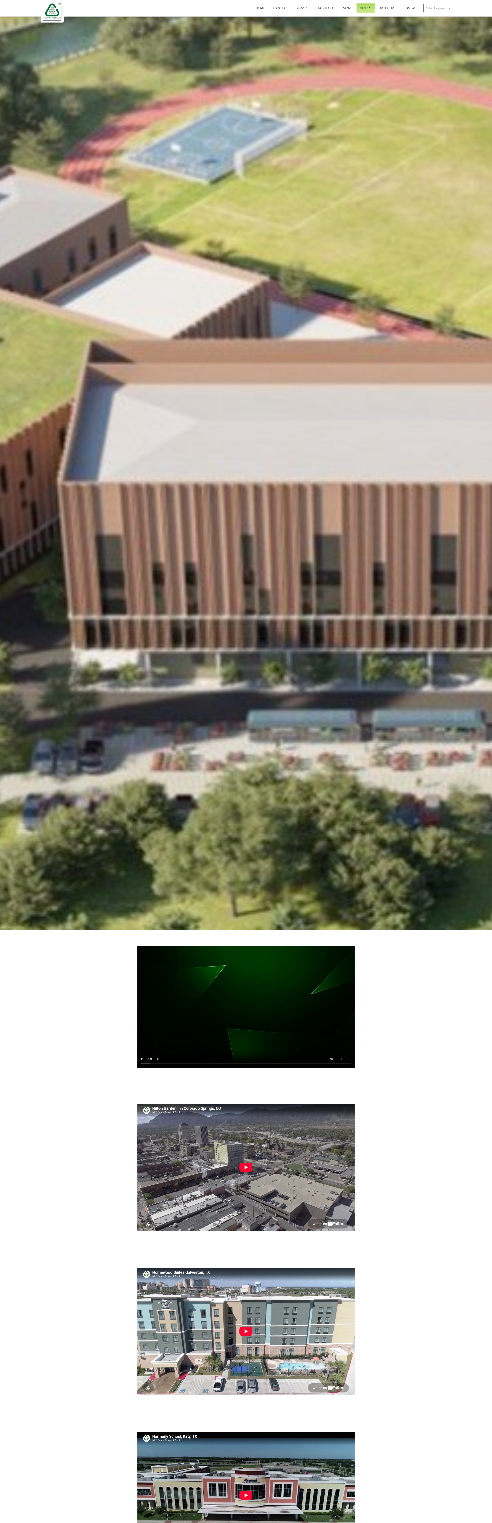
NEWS (347, 8)
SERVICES (303, 8)
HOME (260, 8)
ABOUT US (280, 8)
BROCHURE (387, 8)
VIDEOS (365, 8)
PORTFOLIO (326, 8)
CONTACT (410, 8)
